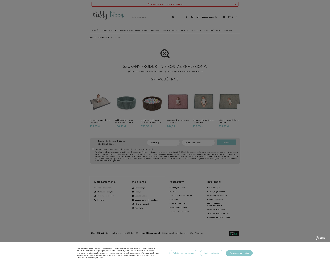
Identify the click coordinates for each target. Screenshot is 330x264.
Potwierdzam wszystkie (239, 253)
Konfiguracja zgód (211, 253)
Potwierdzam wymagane (183, 253)
